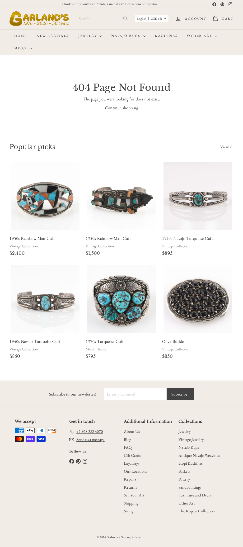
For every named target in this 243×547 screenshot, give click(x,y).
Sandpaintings (189, 487)
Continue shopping (121, 107)
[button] (151, 18)
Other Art (200, 35)
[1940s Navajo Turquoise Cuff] (198, 210)
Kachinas (166, 35)
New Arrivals (53, 35)
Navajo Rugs (126, 35)
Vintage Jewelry (191, 439)
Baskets (184, 471)
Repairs (130, 479)
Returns (130, 487)
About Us (132, 431)
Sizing (128, 511)
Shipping (131, 503)
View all (227, 147)
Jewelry (88, 35)
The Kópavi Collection (196, 511)
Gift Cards (132, 455)
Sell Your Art (134, 495)
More (21, 48)
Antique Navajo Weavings (199, 455)
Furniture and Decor (195, 495)
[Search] (125, 18)
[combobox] (103, 18)
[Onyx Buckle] (198, 313)
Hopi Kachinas (190, 463)
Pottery (184, 479)
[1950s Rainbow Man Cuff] (45, 210)
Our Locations (135, 471)
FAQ (128, 447)
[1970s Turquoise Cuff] (121, 313)
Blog (127, 439)
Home (20, 35)
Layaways (131, 463)
